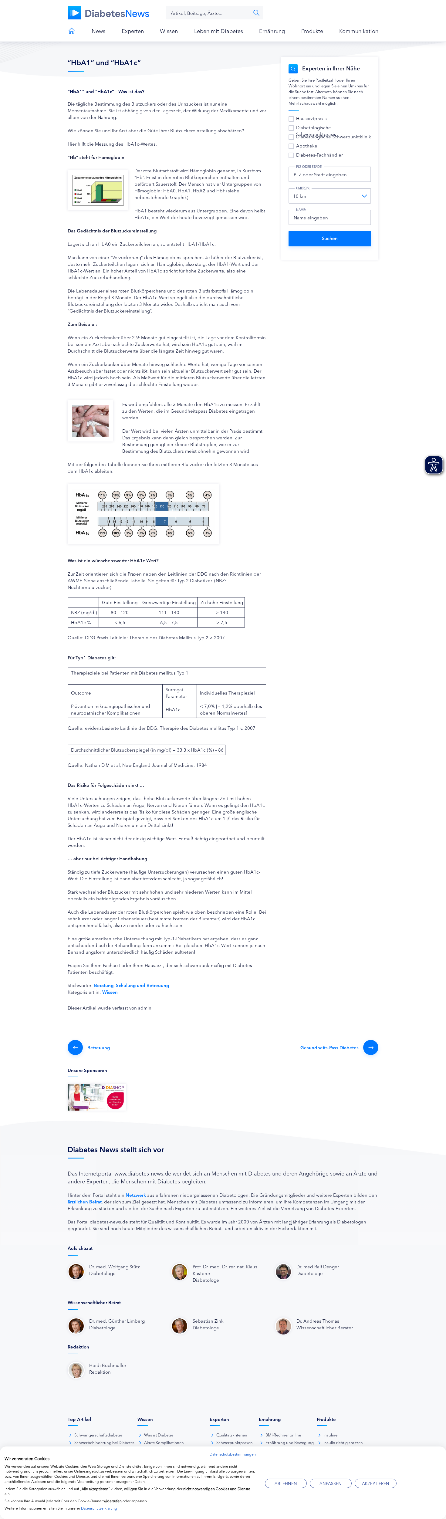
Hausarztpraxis (311, 118)
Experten (133, 31)
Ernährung (272, 31)
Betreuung (98, 1047)
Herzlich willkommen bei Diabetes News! (72, 31)
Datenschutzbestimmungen (233, 1453)
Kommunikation (358, 31)
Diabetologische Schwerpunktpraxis (316, 130)
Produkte (312, 31)
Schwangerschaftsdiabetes (98, 1434)
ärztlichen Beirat (85, 1201)
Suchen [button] (256, 12)
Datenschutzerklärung (99, 1508)
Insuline (330, 1434)
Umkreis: (303, 188)
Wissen (169, 31)
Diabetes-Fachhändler (319, 154)
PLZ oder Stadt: (309, 166)
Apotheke (306, 145)
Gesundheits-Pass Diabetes (329, 1047)
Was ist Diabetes (159, 1434)
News (98, 31)
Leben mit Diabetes (218, 31)
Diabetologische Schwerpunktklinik (333, 136)
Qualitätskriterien (231, 1434)
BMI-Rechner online (283, 1434)
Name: (301, 210)
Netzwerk (136, 1195)
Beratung (103, 985)
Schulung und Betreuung (142, 985)
